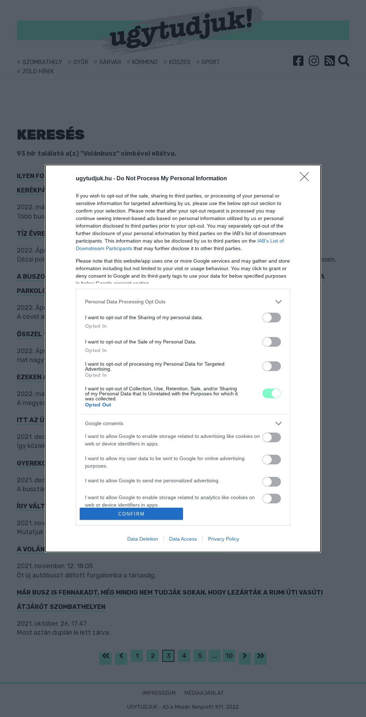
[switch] (271, 317)
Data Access (183, 539)
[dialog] (183, 358)
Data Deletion (142, 539)
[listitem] (183, 302)
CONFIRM (131, 514)
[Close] (306, 179)
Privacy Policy (223, 539)
